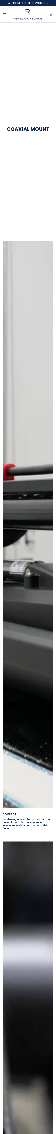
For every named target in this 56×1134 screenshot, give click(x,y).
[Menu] (4, 14)
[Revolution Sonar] (27, 14)
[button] (51, 14)
